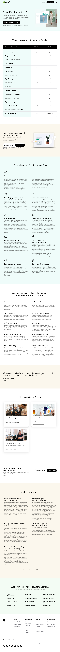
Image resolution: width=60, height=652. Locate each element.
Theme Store (28, 625)
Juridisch (16, 643)
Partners (26, 630)
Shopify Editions (17, 624)
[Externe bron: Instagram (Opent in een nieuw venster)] (12, 646)
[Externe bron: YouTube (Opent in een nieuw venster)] (9, 646)
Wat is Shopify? (17, 621)
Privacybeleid (23, 643)
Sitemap (30, 643)
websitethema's (35, 305)
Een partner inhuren (51, 626)
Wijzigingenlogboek (40, 631)
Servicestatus (50, 629)
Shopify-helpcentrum (51, 621)
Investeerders (17, 626)
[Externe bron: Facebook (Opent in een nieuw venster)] (4, 646)
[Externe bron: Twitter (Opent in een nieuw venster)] (7, 646)
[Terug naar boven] (4, 620)
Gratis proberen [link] (19, 145)
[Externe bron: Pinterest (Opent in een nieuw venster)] (21, 646)
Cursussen (38, 626)
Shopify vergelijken (40, 624)
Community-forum (51, 624)
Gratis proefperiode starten (11, 22)
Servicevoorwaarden (7, 643)
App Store (27, 628)
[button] (56, 2)
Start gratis (50, 2)
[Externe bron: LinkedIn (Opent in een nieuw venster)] (18, 646)
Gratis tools (38, 629)
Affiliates (27, 632)
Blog (37, 621)
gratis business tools (36, 272)
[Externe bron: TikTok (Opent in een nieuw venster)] (15, 646)
